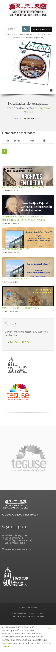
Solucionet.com (28, 616)
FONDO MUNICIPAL (20, 342)
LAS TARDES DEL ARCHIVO (15, 278)
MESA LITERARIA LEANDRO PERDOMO (21, 308)
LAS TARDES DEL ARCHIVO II (16, 249)
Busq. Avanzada (43, 29)
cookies (6, 646)
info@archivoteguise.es (17, 535)
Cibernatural (39, 616)
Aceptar (48, 628)
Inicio (16, 118)
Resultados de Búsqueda (31, 118)
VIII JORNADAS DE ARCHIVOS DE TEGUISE (23, 187)
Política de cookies (29, 607)
